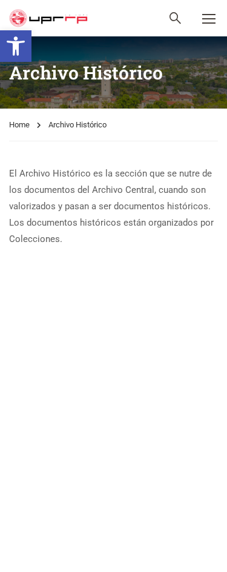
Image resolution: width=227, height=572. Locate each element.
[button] (15, 46)
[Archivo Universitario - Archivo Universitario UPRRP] (48, 18)
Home (19, 124)
